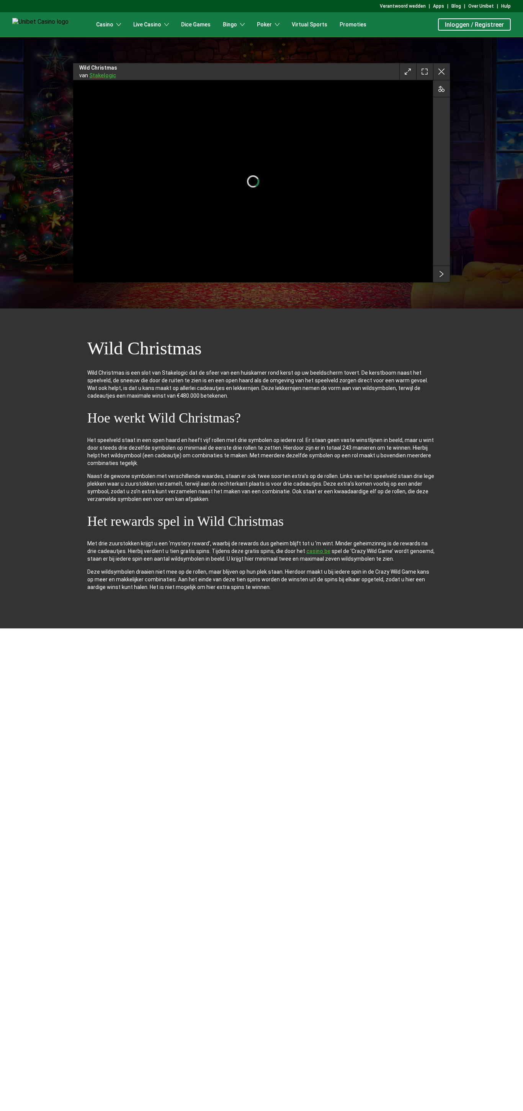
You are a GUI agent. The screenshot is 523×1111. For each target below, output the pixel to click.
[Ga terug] (441, 71)
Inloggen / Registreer (474, 24)
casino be (318, 551)
